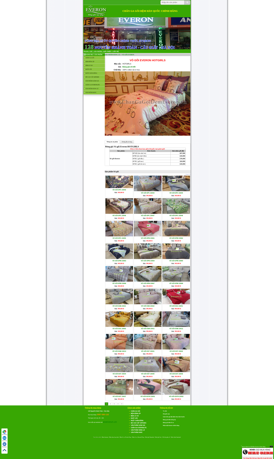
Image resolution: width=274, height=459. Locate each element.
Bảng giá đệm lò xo (168, 422)
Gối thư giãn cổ (166, 437)
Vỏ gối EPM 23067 (148, 283)
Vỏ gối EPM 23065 (176, 261)
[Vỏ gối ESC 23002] (119, 326)
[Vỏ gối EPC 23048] (176, 213)
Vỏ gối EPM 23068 (176, 283)
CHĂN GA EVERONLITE (93, 84)
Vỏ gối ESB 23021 (119, 306)
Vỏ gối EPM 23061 (148, 238)
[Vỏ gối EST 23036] (176, 371)
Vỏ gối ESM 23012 (176, 328)
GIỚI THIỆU (107, 51)
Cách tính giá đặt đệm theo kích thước (174, 416)
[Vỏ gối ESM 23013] (119, 349)
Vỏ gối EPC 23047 (147, 215)
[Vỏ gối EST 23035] (148, 371)
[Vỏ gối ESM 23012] (176, 326)
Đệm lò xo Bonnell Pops (138, 437)
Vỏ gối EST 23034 (119, 374)
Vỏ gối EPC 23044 (147, 193)
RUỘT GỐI (89, 69)
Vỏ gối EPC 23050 (119, 238)
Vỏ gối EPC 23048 (176, 215)
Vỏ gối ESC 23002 (119, 328)
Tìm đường (4, 434)
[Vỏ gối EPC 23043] (119, 187)
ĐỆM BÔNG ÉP (90, 61)
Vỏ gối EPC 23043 (119, 190)
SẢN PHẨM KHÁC (91, 92)
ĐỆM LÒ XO (89, 65)
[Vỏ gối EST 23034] (119, 371)
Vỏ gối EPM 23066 (119, 283)
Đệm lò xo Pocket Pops (125, 437)
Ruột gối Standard (149, 437)
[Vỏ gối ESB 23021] (119, 304)
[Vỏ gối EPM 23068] (176, 281)
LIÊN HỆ (116, 51)
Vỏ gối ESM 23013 (119, 351)
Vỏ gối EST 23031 (147, 351)
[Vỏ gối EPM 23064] (148, 258)
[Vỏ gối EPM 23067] (148, 281)
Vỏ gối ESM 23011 (148, 328)
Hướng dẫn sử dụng (127, 142)
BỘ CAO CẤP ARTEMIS (92, 77)
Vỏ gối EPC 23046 (119, 215)
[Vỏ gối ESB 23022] (148, 304)
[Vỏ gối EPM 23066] (119, 281)
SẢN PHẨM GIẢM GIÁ (92, 81)
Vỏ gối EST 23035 (147, 374)
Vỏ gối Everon (128, 55)
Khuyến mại (166, 414)
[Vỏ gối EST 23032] (176, 349)
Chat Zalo (4, 440)
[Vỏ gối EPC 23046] (119, 213)
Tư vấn (165, 411)
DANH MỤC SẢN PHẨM (94, 54)
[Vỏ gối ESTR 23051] (148, 394)
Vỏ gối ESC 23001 (176, 306)
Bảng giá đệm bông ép (169, 419)
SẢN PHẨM (98, 51)
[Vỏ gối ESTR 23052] (176, 394)
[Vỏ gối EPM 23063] (119, 258)
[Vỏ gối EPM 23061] (148, 236)
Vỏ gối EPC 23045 (176, 193)
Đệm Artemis (105, 437)
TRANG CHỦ (88, 51)
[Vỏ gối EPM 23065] (176, 258)
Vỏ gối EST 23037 (119, 396)
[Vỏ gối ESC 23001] (176, 304)
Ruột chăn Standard (176, 437)
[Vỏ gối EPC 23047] (148, 213)
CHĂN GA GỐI (90, 57)
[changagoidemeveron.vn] (96, 16)
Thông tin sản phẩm (112, 142)
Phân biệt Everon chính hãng (171, 425)
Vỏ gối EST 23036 (176, 374)
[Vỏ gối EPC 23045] (176, 191)
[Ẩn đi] (257, 456)
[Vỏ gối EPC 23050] (119, 236)
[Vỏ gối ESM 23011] (148, 326)
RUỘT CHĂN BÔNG (91, 73)
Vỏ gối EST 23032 (176, 351)
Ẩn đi (271, 446)
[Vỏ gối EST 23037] (119, 394)
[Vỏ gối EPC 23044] (148, 191)
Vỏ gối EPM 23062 (176, 238)
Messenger (4, 446)
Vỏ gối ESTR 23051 (148, 396)
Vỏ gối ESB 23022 (147, 306)
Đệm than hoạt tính (114, 437)
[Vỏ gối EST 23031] (148, 349)
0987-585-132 (103, 414)
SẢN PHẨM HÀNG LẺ (92, 88)
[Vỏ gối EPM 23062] (176, 236)
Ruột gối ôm (158, 437)
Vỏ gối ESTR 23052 (176, 396)
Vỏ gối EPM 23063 (119, 261)
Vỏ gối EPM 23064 (148, 261)
